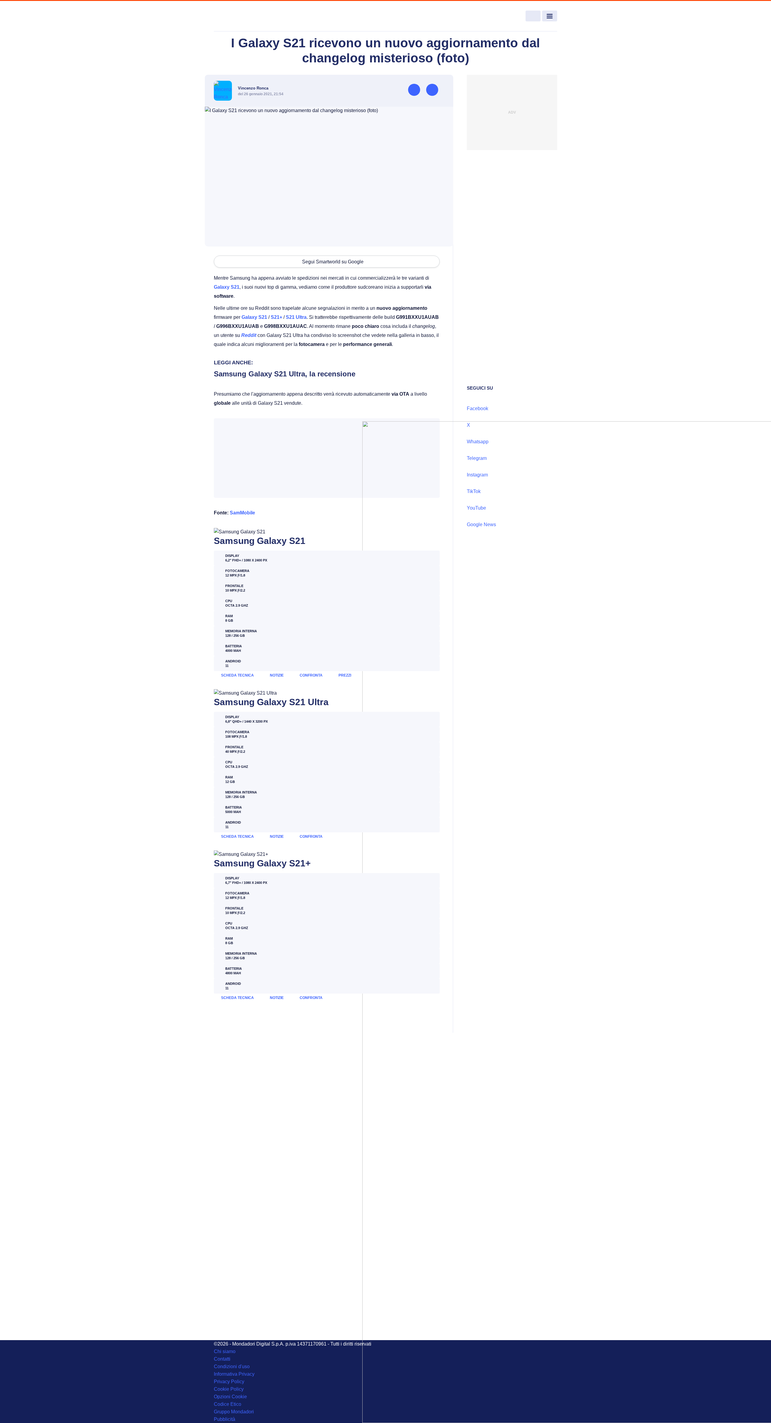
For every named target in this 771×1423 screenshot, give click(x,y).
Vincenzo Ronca (253, 88)
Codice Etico (227, 1404)
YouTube (476, 507)
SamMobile (242, 512)
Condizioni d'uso (232, 1366)
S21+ (276, 317)
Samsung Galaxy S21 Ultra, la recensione (284, 374)
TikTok (474, 491)
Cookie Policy (229, 1389)
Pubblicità (224, 1419)
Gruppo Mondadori (234, 1411)
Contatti (222, 1359)
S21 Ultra (296, 317)
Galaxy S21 (226, 287)
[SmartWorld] (249, 16)
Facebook (477, 408)
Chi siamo (225, 1351)
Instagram (477, 474)
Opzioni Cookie (230, 1396)
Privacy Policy (229, 1381)
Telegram (477, 458)
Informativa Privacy (234, 1374)
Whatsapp (478, 441)
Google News (481, 524)
